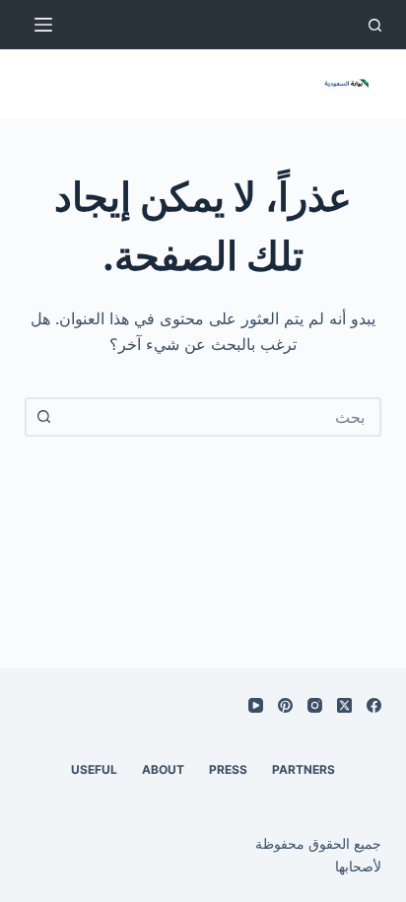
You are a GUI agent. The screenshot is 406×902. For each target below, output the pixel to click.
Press (228, 769)
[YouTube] (255, 705)
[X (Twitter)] (344, 705)
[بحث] (375, 25)
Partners (303, 769)
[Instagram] (314, 705)
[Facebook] (374, 705)
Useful (94, 769)
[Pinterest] (285, 705)
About (163, 769)
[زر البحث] (44, 417)
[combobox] (221, 417)
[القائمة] (43, 25)
